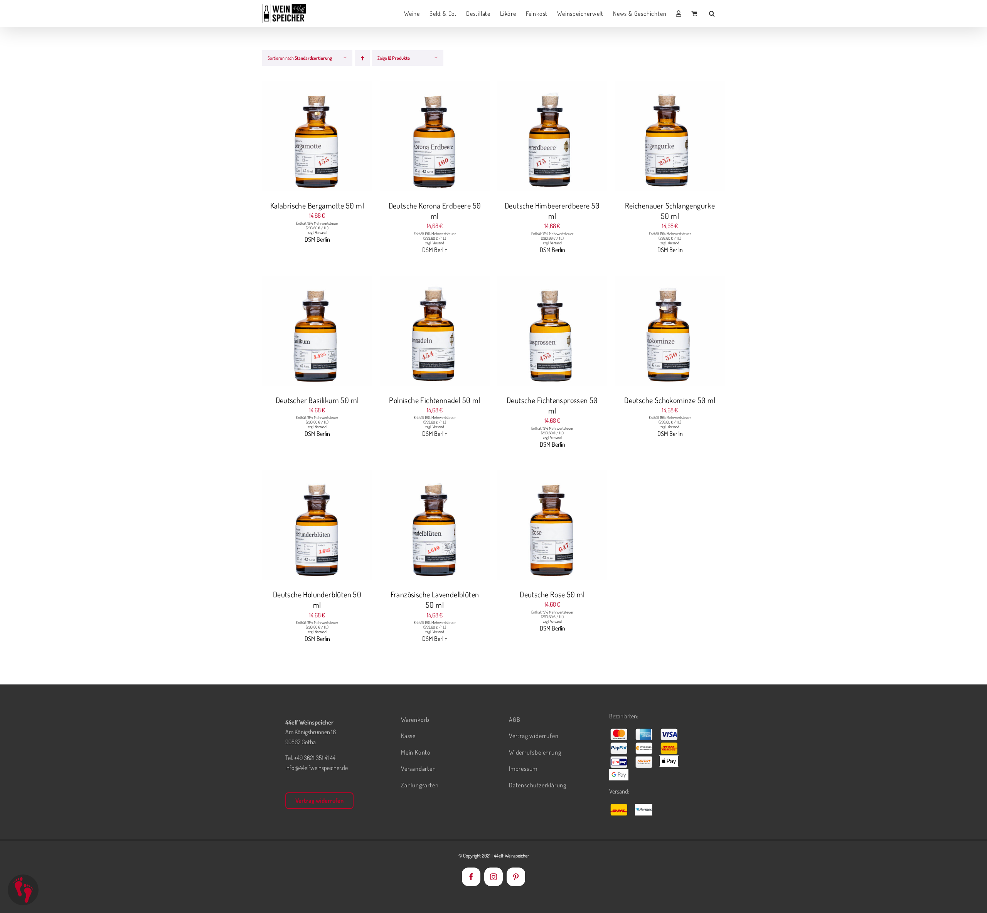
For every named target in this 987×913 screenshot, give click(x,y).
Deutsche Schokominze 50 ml (669, 400)
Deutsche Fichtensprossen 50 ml (552, 405)
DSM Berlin (317, 239)
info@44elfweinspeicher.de (316, 768)
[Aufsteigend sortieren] (362, 58)
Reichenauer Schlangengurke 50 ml (670, 210)
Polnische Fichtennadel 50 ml (434, 400)
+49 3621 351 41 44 (314, 758)
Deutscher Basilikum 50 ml (317, 400)
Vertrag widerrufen (319, 800)
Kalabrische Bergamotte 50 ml (317, 205)
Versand (321, 232)
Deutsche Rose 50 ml (552, 594)
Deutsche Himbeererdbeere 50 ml (552, 210)
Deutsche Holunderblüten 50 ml (317, 599)
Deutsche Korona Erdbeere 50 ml (435, 210)
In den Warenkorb (302, 138)
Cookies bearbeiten (23, 889)
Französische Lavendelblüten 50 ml (435, 599)
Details (346, 138)
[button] (712, 13)
